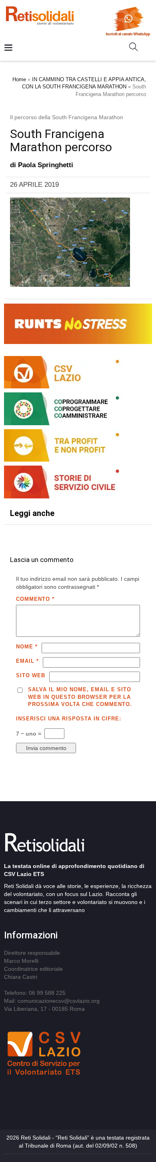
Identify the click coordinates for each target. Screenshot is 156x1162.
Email (27, 661)
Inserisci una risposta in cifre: (68, 719)
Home (19, 79)
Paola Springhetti (45, 165)
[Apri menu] (8, 48)
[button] (136, 48)
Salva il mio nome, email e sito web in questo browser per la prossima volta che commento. (80, 696)
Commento (35, 599)
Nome (27, 647)
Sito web (30, 675)
